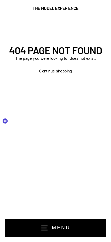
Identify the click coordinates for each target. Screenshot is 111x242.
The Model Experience (55, 8)
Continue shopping (55, 71)
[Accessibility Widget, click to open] (5, 121)
